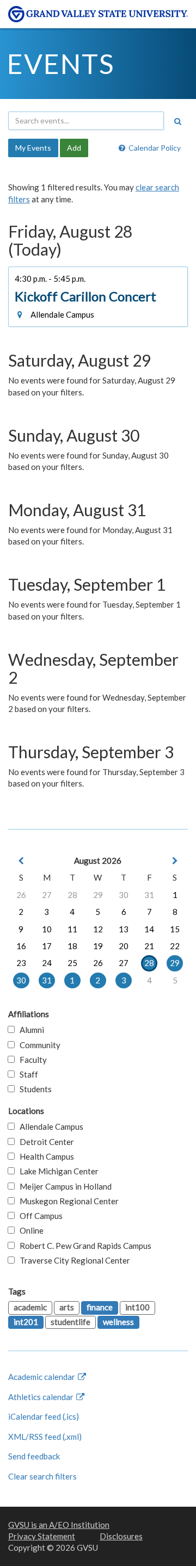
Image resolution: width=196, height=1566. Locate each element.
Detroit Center (44, 1142)
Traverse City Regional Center (72, 1260)
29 (98, 895)
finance (100, 1307)
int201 (26, 1322)
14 (149, 929)
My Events (33, 147)
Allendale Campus (49, 1126)
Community (37, 1045)
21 (149, 946)
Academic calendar (42, 1377)
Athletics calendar (41, 1397)
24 (47, 963)
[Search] (177, 121)
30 (123, 895)
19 (98, 946)
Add (74, 147)
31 (149, 895)
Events (60, 63)
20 (123, 946)
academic (30, 1307)
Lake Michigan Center (57, 1171)
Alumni (29, 1030)
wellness (118, 1322)
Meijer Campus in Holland (63, 1186)
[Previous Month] (21, 861)
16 (21, 946)
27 (47, 895)
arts (66, 1307)
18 (72, 946)
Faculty (31, 1059)
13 (123, 929)
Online (29, 1230)
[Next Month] (175, 861)
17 (47, 946)
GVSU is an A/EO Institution (58, 1525)
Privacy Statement (41, 1536)
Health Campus (44, 1156)
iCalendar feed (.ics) (43, 1416)
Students (33, 1089)
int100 (137, 1307)
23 (21, 963)
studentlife (70, 1322)
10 (47, 929)
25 (72, 963)
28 (72, 895)
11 (72, 929)
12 (98, 929)
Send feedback (34, 1456)
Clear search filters (42, 1476)
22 (175, 946)
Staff (26, 1074)
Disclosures (121, 1536)
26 (21, 895)
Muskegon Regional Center (67, 1201)
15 (175, 929)
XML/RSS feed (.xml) (45, 1436)
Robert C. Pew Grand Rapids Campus (83, 1246)
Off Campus (39, 1216)
